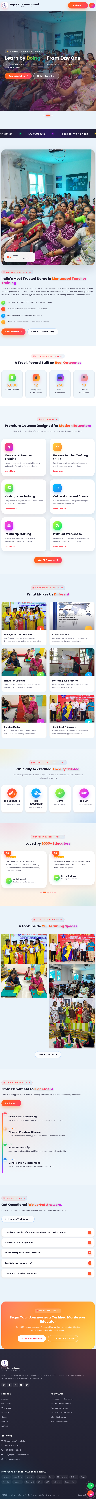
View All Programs (46, 560)
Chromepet (30, 1482)
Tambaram (41, 1477)
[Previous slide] (6, 64)
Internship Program (58, 1417)
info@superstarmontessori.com (17, 1454)
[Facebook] (9, 1385)
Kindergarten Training (59, 1408)
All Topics (5, 1426)
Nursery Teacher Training (61, 1403)
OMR (40, 1482)
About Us (5, 1399)
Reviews (5, 1421)
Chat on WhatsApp (12, 1459)
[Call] (90, 1493)
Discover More (12, 332)
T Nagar (74, 1477)
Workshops (6, 1408)
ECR (47, 1482)
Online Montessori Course (61, 1412)
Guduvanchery (70, 1482)
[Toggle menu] (92, 5)
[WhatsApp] (3, 1385)
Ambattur (6, 1482)
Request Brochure (33, 1338)
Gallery (4, 1417)
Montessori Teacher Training (62, 1399)
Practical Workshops (59, 1421)
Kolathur (6, 1477)
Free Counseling (46, 78)
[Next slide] (89, 64)
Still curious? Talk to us (16, 1219)
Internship (5, 1412)
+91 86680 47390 (13, 1450)
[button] (44, 115)
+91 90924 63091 (13, 1445)
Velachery (29, 1477)
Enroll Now (77, 5)
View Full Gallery (46, 1054)
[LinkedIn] (27, 1385)
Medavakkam (62, 1477)
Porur (51, 1477)
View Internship (16, 78)
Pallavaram (57, 1482)
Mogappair (17, 1482)
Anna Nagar (17, 1477)
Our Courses (6, 1403)
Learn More (10, 471)
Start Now (10, 1103)
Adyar (83, 1477)
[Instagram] (15, 1385)
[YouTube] (21, 1385)
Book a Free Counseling (42, 332)
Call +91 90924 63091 (64, 1338)
